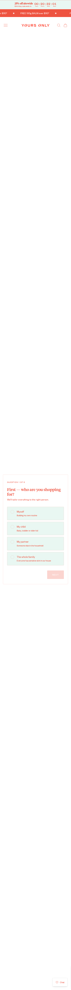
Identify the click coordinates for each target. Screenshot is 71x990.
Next (55, 574)
